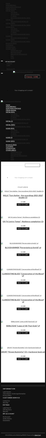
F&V (12, 56)
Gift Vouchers (7, 409)
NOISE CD (9, 36)
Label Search (7, 408)
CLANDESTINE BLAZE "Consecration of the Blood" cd (23, 301)
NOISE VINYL (10, 27)
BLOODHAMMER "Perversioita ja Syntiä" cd (23, 248)
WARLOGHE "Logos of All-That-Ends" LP (23, 326)
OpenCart (37, 435)
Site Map (5, 402)
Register (9, 63)
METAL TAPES (10, 23)
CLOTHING (9, 45)
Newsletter (6, 420)
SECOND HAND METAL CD (19, 21)
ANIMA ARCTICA (16, 50)
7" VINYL (14, 16)
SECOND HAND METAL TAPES (20, 25)
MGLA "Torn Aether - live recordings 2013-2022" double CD (23, 196)
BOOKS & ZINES (11, 43)
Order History (7, 418)
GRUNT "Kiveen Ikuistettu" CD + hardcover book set (23, 352)
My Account (6, 417)
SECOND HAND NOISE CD (19, 38)
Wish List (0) (11, 69)
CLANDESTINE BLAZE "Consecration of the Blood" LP (23, 275)
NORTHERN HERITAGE (13, 7)
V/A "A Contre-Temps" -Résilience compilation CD (23, 222)
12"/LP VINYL (15, 14)
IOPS (12, 58)
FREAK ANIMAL (11, 9)
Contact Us (6, 401)
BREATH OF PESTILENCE (19, 54)
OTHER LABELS (11, 49)
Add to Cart (23, 204)
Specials (5, 411)
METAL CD (9, 20)
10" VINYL (14, 12)
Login (8, 65)
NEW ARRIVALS (11, 5)
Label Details (7, 392)
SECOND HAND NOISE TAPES (20, 41)
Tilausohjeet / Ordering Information (14, 393)
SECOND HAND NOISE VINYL (20, 34)
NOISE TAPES (10, 40)
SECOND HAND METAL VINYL (20, 18)
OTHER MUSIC (10, 47)
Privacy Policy (7, 395)
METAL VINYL (10, 11)
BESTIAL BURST (16, 52)
